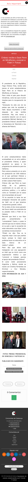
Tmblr (20, 454)
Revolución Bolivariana (14, 369)
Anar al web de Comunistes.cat (14, 48)
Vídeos (14, 439)
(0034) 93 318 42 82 (14, 426)
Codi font (15, 479)
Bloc (14, 435)
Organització (14, 444)
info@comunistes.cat (14, 424)
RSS (4, 454)
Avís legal (23, 478)
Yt (23, 454)
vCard (14, 428)
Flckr (14, 459)
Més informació (14, 44)
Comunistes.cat (10, 36)
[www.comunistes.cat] (14, 413)
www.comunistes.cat (14, 422)
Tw (8, 454)
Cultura (14, 75)
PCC (14, 69)
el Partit (14, 72)
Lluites (14, 442)
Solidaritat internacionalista (14, 371)
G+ (12, 454)
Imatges (14, 437)
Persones (14, 440)
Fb (16, 454)
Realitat (14, 78)
